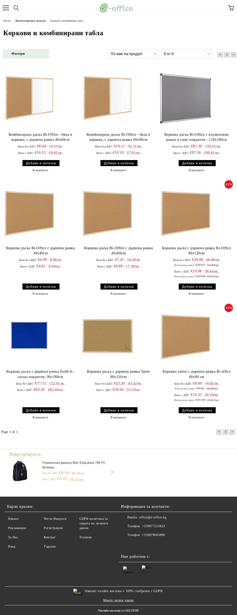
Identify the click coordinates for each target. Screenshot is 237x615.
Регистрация (53, 528)
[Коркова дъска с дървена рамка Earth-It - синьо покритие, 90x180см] (29, 335)
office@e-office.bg (152, 517)
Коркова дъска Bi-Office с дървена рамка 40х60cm (118, 250)
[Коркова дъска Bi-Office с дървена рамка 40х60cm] (107, 212)
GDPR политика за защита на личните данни (93, 523)
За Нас (13, 537)
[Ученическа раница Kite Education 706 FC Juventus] (19, 470)
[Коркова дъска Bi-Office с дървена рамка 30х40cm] (29, 212)
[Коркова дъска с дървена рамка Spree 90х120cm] (107, 335)
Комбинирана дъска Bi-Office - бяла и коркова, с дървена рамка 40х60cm (40, 137)
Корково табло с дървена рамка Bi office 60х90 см (196, 374)
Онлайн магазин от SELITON (118, 610)
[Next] (111, 472)
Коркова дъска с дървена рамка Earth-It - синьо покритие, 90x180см (40, 374)
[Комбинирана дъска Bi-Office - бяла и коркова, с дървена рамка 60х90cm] (107, 98)
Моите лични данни (118, 600)
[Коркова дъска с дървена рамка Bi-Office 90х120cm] (185, 212)
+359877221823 (153, 526)
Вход (11, 546)
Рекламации (17, 528)
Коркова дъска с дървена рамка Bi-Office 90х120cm (196, 250)
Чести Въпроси (55, 518)
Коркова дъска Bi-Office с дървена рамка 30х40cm (40, 250)
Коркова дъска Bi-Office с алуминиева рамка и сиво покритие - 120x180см (196, 137)
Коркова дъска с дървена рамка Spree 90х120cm (118, 374)
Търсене (50, 546)
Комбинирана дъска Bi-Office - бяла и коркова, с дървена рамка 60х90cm (118, 137)
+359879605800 (153, 535)
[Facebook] (127, 544)
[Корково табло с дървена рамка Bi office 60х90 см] (185, 335)
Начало (13, 518)
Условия (85, 537)
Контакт (50, 537)
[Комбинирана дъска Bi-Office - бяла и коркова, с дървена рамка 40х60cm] (29, 98)
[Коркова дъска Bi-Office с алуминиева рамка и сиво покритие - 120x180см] (185, 98)
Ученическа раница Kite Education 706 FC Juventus (74, 465)
